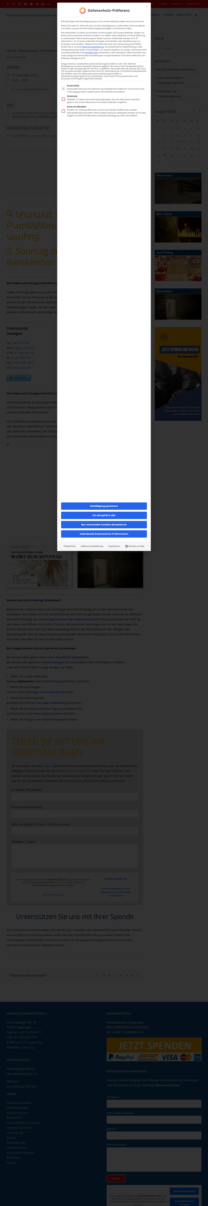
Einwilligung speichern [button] (104, 506)
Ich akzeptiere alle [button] (104, 515)
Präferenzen (70, 546)
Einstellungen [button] (91, 52)
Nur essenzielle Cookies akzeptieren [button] (104, 524)
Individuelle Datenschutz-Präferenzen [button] (104, 533)
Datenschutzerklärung (93, 46)
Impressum (114, 546)
